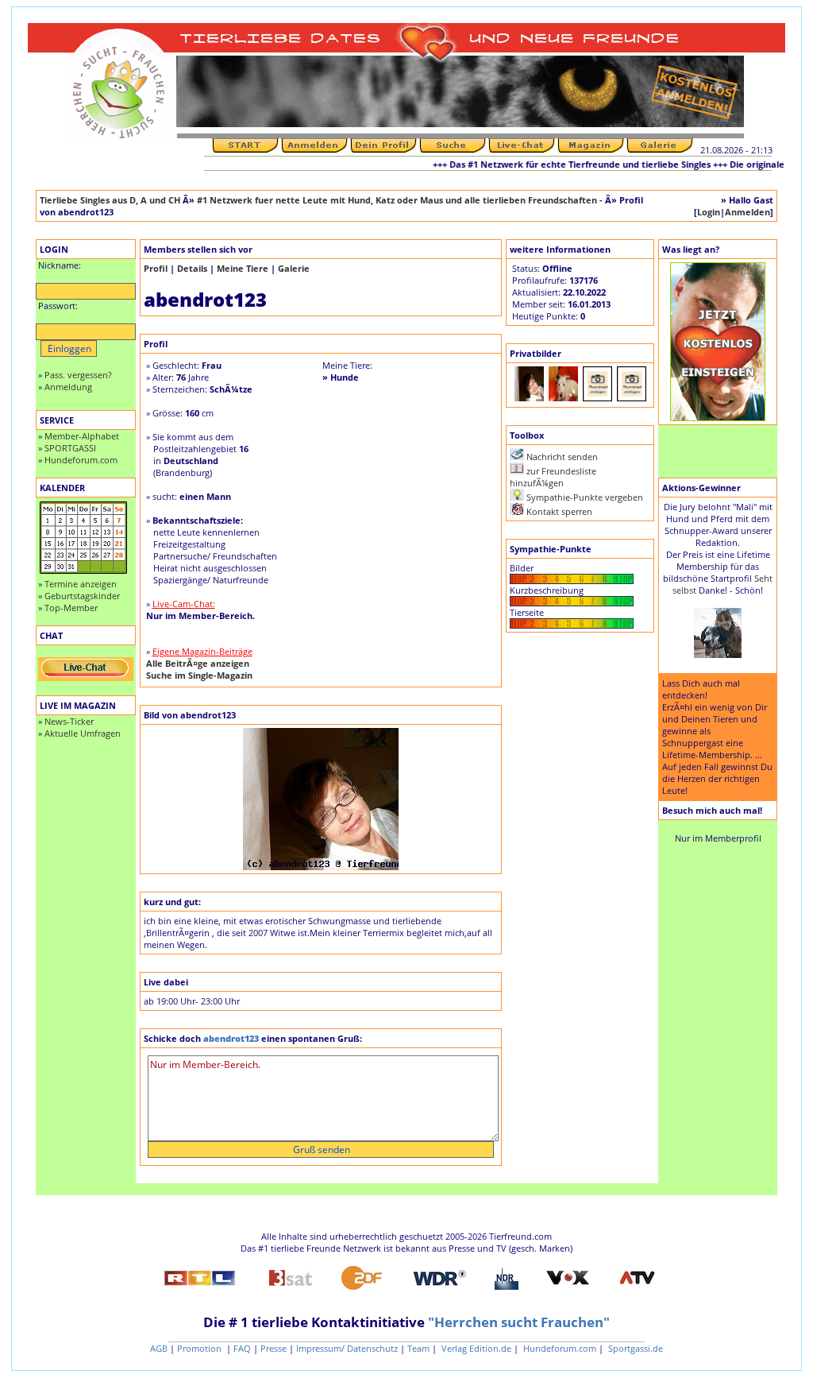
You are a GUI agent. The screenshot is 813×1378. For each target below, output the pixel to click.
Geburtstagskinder (82, 596)
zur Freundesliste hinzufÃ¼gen (553, 477)
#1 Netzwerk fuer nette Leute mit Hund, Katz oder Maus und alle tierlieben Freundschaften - (401, 200)
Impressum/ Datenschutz (347, 1348)
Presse (273, 1348)
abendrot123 (231, 1038)
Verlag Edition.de (475, 1348)
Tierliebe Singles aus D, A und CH (110, 200)
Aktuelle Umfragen (82, 733)
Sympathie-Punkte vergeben (584, 497)
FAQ (242, 1348)
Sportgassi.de (634, 1348)
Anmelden (747, 212)
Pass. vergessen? (78, 375)
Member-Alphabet (81, 436)
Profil (156, 268)
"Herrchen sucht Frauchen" (519, 1322)
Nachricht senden (562, 457)
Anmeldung (68, 387)
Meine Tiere (242, 268)
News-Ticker (69, 721)
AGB (159, 1348)
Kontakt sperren (559, 511)
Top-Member (71, 608)
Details (192, 268)
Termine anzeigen (80, 584)
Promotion (200, 1348)
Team (418, 1348)
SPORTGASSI (70, 448)
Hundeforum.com (81, 460)
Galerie (294, 268)
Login (708, 212)
